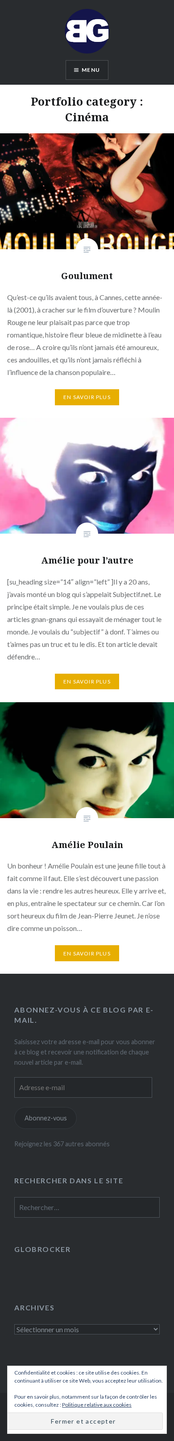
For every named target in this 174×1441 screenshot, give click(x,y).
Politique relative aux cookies (97, 1404)
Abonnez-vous (46, 1118)
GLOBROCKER (42, 1249)
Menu (91, 69)
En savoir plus (87, 397)
